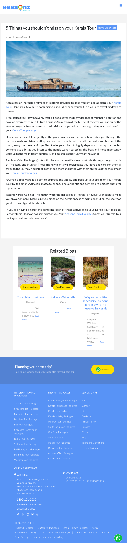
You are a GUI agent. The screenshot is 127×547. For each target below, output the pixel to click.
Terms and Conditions (93, 442)
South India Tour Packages (61, 426)
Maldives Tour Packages (26, 419)
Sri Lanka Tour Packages (26, 444)
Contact (86, 432)
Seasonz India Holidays (79, 214)
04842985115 (73, 477)
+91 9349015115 (94, 481)
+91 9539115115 (75, 481)
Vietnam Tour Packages (26, 459)
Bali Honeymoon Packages (27, 449)
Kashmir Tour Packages (60, 458)
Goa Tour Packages (58, 432)
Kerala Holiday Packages (60, 416)
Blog (84, 437)
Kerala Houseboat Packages (62, 405)
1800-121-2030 (29, 501)
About (85, 400)
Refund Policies (90, 448)
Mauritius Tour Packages (26, 454)
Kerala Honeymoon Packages (63, 400)
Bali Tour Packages (23, 424)
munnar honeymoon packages (49, 537)
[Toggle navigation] (35, 9)
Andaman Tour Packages (60, 453)
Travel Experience (30, 287)
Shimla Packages (56, 437)
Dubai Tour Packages (24, 438)
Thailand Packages (25, 527)
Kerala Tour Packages (24, 173)
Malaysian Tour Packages (26, 414)
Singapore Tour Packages (26, 408)
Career (86, 405)
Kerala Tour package (24, 130)
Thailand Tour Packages (26, 403)
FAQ (84, 411)
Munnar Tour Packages (59, 421)
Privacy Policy (89, 421)
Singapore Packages (48, 527)
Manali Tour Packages (59, 442)
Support (86, 426)
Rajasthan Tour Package (60, 448)
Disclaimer (87, 416)
